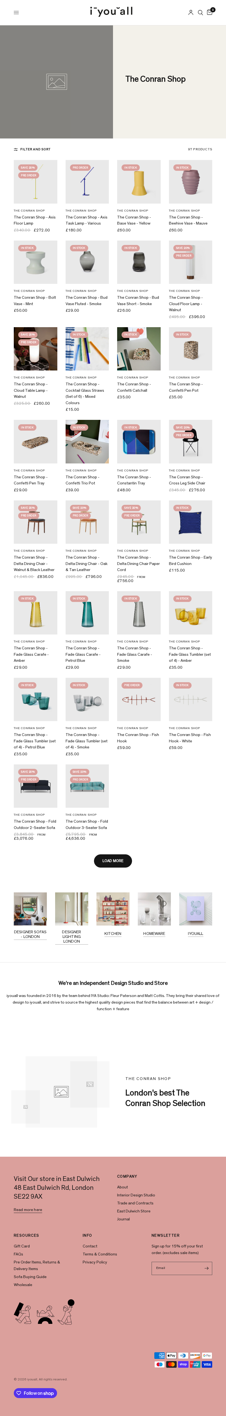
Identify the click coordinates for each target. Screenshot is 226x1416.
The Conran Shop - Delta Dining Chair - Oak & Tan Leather (86, 563)
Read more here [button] (28, 1210)
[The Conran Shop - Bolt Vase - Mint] (35, 262)
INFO (87, 1236)
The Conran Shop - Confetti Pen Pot (186, 387)
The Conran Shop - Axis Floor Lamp (35, 220)
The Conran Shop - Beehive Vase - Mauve (188, 220)
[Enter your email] (206, 1268)
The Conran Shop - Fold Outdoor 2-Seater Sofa (35, 824)
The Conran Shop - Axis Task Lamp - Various (86, 220)
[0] (208, 12)
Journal (123, 1219)
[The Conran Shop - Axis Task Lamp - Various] (87, 182)
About (122, 1187)
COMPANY (127, 1176)
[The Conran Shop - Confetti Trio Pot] (87, 441)
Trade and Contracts (135, 1203)
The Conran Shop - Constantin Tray (134, 480)
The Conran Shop (29, 210)
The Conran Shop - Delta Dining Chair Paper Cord (138, 563)
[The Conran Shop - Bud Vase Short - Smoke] (139, 262)
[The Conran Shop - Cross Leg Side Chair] (190, 441)
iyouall (195, 934)
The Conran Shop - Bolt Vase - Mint (35, 300)
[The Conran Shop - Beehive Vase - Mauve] (190, 182)
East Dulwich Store (133, 1211)
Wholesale (23, 1285)
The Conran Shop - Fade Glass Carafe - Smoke (134, 654)
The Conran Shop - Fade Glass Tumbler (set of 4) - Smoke (86, 741)
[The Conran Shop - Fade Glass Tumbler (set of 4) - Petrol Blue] (35, 699)
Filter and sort (35, 149)
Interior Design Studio (136, 1195)
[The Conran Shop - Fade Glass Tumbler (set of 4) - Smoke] (87, 699)
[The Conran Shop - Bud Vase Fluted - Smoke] (87, 262)
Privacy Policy (95, 1262)
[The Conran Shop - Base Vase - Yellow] (139, 182)
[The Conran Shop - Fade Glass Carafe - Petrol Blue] (87, 613)
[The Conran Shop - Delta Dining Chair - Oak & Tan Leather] (87, 522)
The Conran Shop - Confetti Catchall (134, 387)
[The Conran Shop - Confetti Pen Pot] (190, 349)
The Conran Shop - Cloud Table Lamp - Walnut (31, 390)
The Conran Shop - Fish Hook (138, 738)
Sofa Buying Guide (30, 1277)
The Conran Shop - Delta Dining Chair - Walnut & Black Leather (34, 563)
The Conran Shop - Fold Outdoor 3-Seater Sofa (87, 824)
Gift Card (22, 1246)
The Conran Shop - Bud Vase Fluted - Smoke (86, 300)
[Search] (200, 12)
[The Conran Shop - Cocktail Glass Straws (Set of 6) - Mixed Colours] (87, 349)
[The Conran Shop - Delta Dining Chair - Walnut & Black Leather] (35, 522)
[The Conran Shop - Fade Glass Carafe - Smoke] (139, 613)
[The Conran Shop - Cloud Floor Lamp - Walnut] (190, 262)
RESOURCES (26, 1236)
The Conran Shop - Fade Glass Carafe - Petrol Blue (83, 654)
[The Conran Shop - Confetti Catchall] (139, 349)
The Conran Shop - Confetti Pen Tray (31, 480)
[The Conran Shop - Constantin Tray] (139, 441)
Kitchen (112, 934)
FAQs (18, 1254)
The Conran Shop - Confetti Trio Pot (82, 480)
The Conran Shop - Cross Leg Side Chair (187, 480)
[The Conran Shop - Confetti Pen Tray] (35, 441)
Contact (90, 1246)
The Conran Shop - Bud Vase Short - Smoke (138, 300)
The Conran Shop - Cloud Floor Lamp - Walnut (186, 303)
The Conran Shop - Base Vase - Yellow (134, 220)
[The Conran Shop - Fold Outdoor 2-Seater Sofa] (35, 786)
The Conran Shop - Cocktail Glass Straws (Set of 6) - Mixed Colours (85, 393)
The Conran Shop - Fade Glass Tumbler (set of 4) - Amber (190, 654)
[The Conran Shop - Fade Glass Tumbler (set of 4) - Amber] (190, 613)
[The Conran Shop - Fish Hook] (139, 699)
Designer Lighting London (71, 936)
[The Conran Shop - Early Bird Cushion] (190, 522)
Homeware (154, 934)
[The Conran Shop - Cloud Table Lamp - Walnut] (35, 349)
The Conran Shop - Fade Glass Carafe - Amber (31, 654)
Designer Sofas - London (30, 934)
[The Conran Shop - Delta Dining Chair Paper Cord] (139, 522)
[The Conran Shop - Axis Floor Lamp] (35, 182)
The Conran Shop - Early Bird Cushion (190, 560)
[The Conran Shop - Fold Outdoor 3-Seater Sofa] (87, 786)
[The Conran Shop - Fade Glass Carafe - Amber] (35, 613)
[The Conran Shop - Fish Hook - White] (190, 699)
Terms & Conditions (100, 1254)
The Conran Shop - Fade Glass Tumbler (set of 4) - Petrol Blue (35, 741)
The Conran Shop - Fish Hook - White (190, 738)
